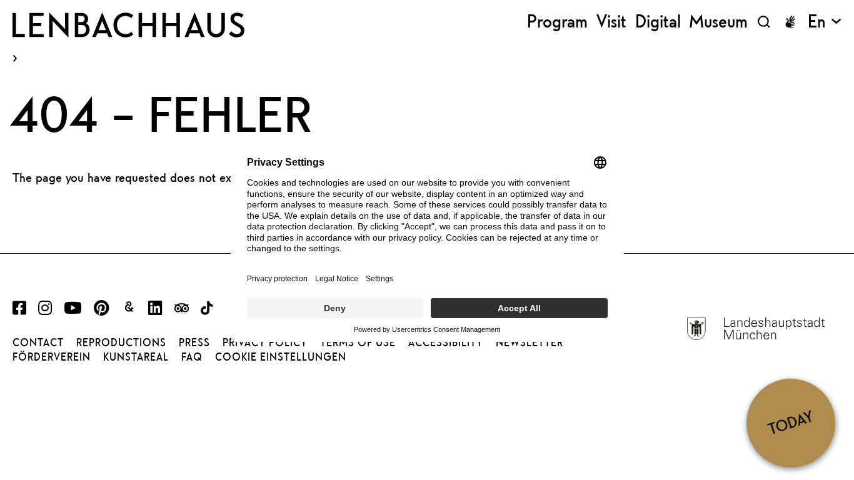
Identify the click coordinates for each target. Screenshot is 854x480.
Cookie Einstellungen (280, 356)
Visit (611, 21)
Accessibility (445, 342)
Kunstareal (136, 356)
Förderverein (52, 356)
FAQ (192, 356)
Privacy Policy (265, 342)
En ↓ (824, 21)
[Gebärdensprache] (790, 21)
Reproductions (121, 342)
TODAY (790, 423)
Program (557, 21)
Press (194, 342)
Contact (38, 342)
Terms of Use (358, 342)
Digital (658, 21)
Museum (718, 21)
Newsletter (529, 342)
